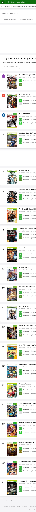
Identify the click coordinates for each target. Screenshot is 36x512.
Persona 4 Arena (25, 384)
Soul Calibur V (24, 267)
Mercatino (33, 506)
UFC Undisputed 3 (25, 114)
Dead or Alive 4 (24, 306)
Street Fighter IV (24, 94)
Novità (4, 14)
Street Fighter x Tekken (27, 287)
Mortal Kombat (24, 248)
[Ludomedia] (3, 2)
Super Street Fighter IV (27, 75)
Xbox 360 (12, 14)
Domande (25, 506)
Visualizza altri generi (12, 67)
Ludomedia (11, 506)
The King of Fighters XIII (27, 209)
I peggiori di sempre (26, 19)
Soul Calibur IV (24, 170)
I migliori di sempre (10, 19)
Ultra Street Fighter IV (26, 442)
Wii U (30, 509)
